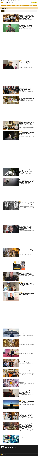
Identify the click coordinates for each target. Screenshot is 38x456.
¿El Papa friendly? (15, 0)
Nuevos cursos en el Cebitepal (21, 0)
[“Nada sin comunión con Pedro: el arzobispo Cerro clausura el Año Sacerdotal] (11, 135)
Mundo (22, 5)
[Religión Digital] (7, 2)
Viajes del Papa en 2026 (9, 0)
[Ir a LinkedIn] (7, 447)
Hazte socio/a (34, 2)
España (11, 5)
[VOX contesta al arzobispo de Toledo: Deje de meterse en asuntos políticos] (11, 28)
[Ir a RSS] (15, 447)
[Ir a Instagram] (5, 447)
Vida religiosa (30, 5)
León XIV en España (6, 5)
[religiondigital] (3, 454)
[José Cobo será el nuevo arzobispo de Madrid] (11, 353)
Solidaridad (35, 5)
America (19, 5)
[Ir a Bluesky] (10, 447)
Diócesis (26, 5)
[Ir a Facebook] (1, 447)
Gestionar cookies (21, 454)
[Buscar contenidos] (31, 2)
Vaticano (15, 5)
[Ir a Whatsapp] (12, 447)
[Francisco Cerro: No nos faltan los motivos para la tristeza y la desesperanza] (11, 252)
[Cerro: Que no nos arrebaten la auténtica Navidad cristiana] (11, 276)
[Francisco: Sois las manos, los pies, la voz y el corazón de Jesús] (11, 363)
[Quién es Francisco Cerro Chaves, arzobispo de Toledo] (11, 296)
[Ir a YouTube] (8, 447)
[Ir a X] (3, 447)
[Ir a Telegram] (14, 447)
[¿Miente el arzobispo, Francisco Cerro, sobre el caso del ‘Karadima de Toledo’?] (11, 286)
